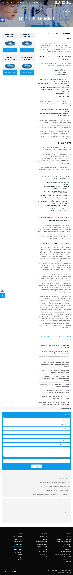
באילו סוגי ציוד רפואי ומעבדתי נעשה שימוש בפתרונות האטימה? (54, 385)
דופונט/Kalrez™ (17, 537)
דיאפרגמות (68, 549)
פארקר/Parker (18, 544)
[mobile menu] (3, 2)
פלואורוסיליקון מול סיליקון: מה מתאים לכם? (58, 490)
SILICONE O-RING (27, 72)
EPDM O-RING (10, 50)
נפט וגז (45, 549)
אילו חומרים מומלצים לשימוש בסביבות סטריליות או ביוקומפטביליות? (55, 397)
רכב (46, 556)
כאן (46, 332)
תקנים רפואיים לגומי (64, 478)
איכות (20, 557)
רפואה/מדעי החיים (41, 541)
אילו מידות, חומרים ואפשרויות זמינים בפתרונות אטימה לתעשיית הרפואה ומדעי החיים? (55, 365)
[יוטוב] (37, 2)
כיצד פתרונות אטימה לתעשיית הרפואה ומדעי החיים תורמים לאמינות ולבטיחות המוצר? (54, 403)
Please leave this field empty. (61, 458)
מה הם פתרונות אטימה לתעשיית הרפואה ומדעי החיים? (55, 346)
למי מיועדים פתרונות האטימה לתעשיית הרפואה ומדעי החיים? (55, 352)
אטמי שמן (68, 561)
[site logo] (63, 2)
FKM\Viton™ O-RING (10, 72)
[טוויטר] (29, 2)
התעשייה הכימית (42, 546)
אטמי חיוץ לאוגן (67, 556)
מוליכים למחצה (42, 551)
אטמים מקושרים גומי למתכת (63, 554)
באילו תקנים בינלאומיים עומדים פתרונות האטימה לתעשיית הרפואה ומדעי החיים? (55, 391)
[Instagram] (27, 2)
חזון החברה (18, 552)
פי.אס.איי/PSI (18, 541)
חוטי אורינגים (67, 544)
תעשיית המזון (43, 554)
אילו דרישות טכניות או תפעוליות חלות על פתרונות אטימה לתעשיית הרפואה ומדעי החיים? (55, 378)
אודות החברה (18, 550)
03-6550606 (40, 2)
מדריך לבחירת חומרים (64, 513)
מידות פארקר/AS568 (64, 501)
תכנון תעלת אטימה (64, 509)
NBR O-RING (27, 50)
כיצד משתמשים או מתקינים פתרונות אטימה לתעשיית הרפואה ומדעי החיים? (54, 358)
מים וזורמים (43, 537)
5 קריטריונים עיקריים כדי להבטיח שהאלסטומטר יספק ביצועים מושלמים (51, 494)
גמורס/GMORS (17, 539)
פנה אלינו (67, 521)
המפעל (20, 554)
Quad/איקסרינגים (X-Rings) (63, 539)
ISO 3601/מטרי (65, 505)
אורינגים (69, 537)
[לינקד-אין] (34, 2)
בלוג (23, 2)
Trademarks (61, 572)
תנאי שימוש (55, 570)
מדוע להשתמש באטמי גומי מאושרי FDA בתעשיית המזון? (54, 482)
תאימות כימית (66, 517)
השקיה (45, 539)
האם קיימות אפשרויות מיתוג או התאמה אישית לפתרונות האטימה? (55, 372)
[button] (2, 290)
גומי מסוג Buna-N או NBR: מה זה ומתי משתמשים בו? (55, 486)
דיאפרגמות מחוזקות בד (65, 551)
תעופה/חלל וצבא (42, 544)
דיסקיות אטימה (67, 559)
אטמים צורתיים (67, 546)
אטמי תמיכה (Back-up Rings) (62, 541)
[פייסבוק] (32, 2)
